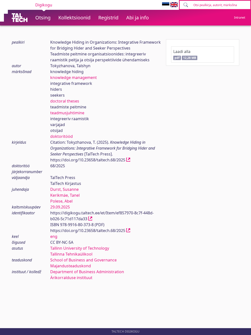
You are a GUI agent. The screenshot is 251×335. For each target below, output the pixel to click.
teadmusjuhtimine (67, 113)
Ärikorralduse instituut (71, 277)
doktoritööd (61, 136)
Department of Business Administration (87, 271)
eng (53, 236)
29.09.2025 (60, 207)
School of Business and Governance (83, 260)
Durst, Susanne (64, 189)
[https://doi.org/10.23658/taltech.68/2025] (128, 160)
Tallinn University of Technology (79, 248)
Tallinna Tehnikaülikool (71, 254)
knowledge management (73, 77)
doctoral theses (64, 101)
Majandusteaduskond (70, 266)
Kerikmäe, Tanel (65, 195)
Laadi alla (184, 54)
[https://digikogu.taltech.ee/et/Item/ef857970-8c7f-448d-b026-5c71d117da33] (90, 218)
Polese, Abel (61, 201)
